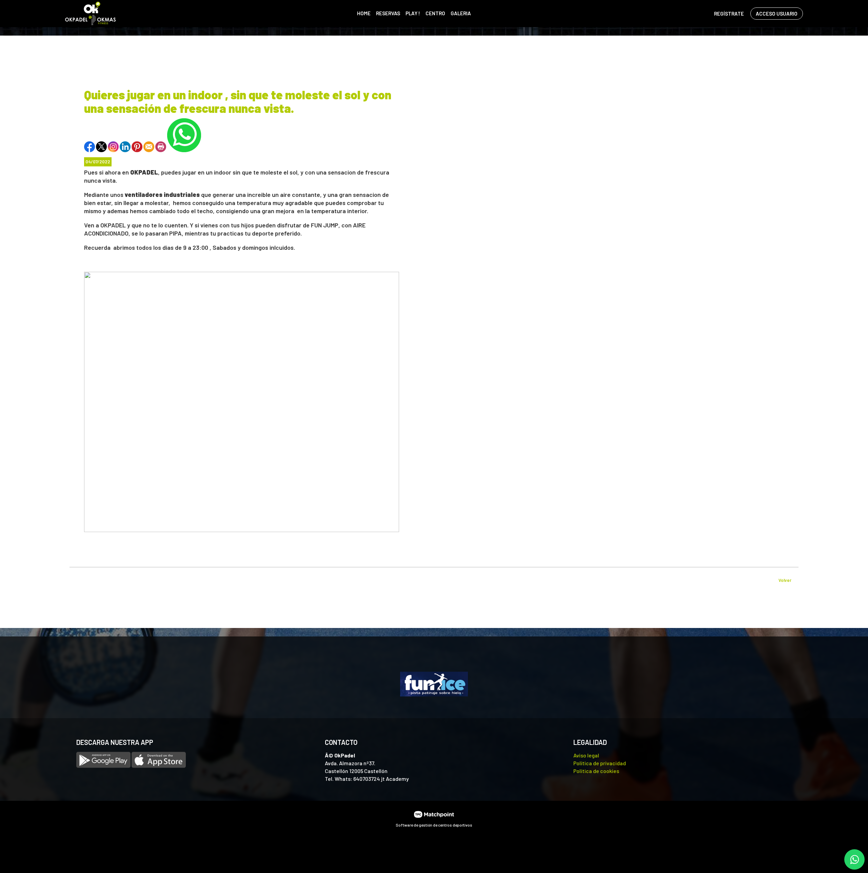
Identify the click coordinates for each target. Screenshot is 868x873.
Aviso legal (586, 755)
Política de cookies (596, 771)
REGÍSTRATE (729, 14)
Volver (784, 580)
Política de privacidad (599, 763)
